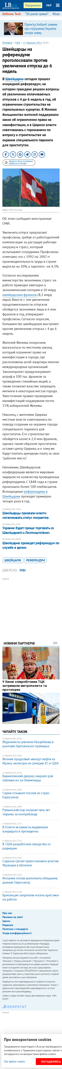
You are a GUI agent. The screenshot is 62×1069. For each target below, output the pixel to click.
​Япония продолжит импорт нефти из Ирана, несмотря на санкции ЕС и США (30, 761)
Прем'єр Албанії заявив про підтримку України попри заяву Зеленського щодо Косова (40, 32)
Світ (17, 42)
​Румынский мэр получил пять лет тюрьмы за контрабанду (26, 812)
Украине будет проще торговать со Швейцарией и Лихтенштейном (28, 530)
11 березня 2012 (32, 42)
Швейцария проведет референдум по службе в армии (30, 545)
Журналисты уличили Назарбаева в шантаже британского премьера (28, 744)
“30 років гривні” (36, 14)
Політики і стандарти (15, 929)
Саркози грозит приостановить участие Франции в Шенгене (30, 863)
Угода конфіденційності (17, 933)
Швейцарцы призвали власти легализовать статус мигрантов (25, 515)
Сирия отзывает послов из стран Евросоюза (25, 795)
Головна (7, 42)
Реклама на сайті (12, 917)
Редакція (7, 925)
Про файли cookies (14, 1061)
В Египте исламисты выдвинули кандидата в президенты (25, 829)
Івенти (6, 921)
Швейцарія (13, 560)
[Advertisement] (31, 605)
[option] (31, 28)
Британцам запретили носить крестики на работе (30, 897)
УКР (48, 5)
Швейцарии (14, 79)
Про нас (7, 913)
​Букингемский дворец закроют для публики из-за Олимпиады (27, 778)
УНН (22, 570)
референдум (35, 560)
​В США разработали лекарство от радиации (26, 846)
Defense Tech (11, 14)
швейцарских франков (19, 294)
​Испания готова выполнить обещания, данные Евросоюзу (29, 880)
